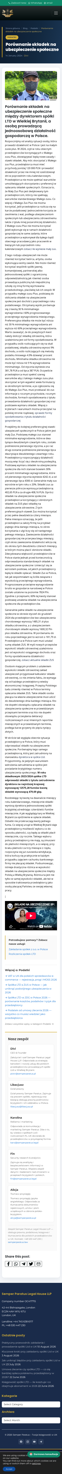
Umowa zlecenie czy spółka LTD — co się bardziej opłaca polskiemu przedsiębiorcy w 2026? (28, 1373)
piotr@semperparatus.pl (23, 1073)
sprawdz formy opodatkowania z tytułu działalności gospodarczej (28, 416)
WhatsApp (36, 3)
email (49, 3)
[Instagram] (27, 1441)
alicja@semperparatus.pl (23, 1218)
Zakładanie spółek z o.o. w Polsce (28, 949)
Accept (9, 1469)
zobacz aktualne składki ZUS (38, 660)
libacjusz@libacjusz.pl (21, 1106)
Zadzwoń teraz (19, 3)
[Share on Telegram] (23, 1264)
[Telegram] (41, 1441)
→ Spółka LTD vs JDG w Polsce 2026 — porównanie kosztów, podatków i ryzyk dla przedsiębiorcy (30, 1001)
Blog (25, 28)
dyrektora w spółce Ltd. (32, 757)
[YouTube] (34, 1441)
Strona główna (13, 28)
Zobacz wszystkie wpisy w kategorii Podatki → (29, 1024)
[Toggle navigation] (56, 13)
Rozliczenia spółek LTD (22, 954)
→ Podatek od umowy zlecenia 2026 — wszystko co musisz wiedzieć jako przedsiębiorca (28, 1014)
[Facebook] (21, 1441)
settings (36, 1463)
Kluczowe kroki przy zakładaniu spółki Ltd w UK (30, 1351)
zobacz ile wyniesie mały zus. (40, 249)
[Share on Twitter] (31, 1264)
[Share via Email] (38, 1264)
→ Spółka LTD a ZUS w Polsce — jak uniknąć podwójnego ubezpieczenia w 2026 (28, 988)
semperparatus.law (18, 1242)
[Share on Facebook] (8, 1264)
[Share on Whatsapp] (15, 1264)
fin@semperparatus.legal (23, 1179)
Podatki (34, 28)
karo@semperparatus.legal (24, 1142)
